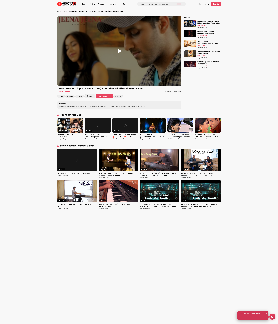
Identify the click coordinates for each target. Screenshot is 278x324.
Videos (101, 4)
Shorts (122, 4)
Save (80, 96)
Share (91, 96)
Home (84, 4)
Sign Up (216, 4)
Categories (111, 4)
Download (104, 96)
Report (119, 96)
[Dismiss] (266, 313)
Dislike (71, 96)
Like (62, 96)
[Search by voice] (183, 4)
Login (207, 4)
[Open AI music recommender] (272, 317)
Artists (92, 4)
